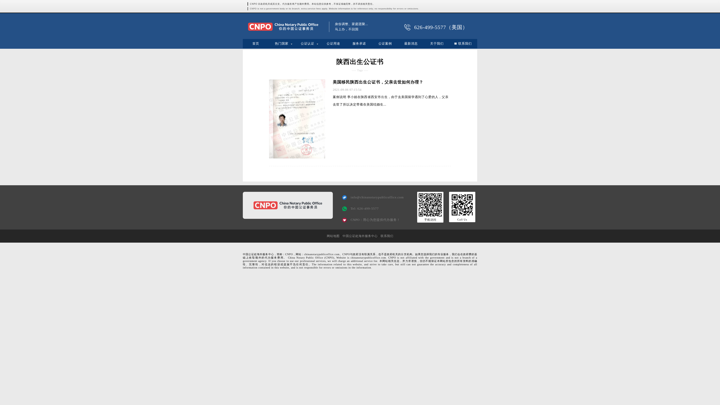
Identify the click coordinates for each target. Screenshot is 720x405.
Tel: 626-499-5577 (365, 208)
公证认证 (307, 43)
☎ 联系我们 (463, 43)
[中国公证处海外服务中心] (283, 27)
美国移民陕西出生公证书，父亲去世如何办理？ (378, 82)
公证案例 (385, 43)
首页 (255, 43)
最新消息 (411, 43)
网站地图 (333, 236)
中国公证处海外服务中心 (360, 236)
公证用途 (333, 43)
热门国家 (281, 43)
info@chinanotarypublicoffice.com (374, 197)
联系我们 (387, 236)
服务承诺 (359, 43)
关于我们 (437, 43)
